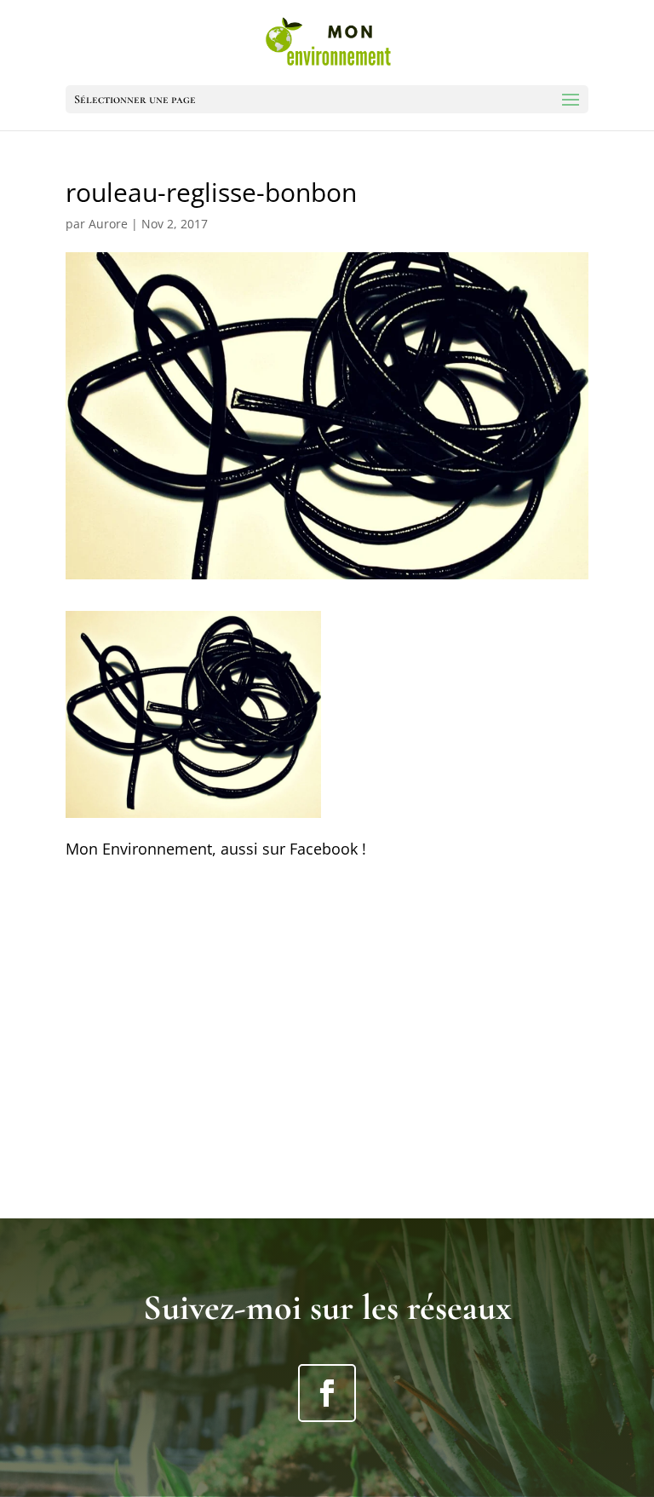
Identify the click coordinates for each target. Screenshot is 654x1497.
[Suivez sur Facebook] (327, 1393)
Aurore (108, 224)
